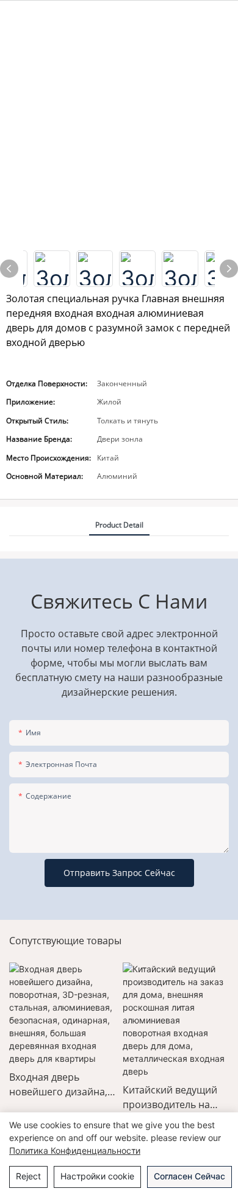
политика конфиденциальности (74, 1150)
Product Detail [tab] (119, 525)
